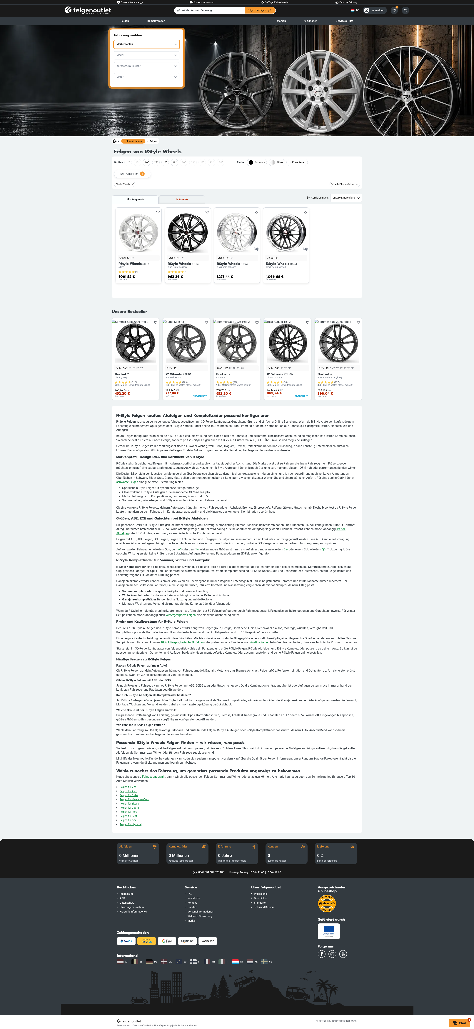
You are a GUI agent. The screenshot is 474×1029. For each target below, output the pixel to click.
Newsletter (194, 898)
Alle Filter (134, 174)
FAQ (190, 893)
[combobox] (146, 44)
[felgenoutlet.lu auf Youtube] (343, 954)
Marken (281, 21)
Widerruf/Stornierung (200, 916)
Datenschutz (127, 902)
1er (197, 549)
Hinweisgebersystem (132, 907)
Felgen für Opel (128, 820)
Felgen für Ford (128, 811)
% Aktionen (310, 21)
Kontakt (192, 902)
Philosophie (260, 893)
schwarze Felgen (127, 482)
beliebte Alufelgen (192, 642)
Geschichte (260, 898)
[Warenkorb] (405, 10)
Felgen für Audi (128, 791)
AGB (122, 898)
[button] (148, 887)
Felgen (125, 21)
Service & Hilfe (344, 21)
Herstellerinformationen (133, 911)
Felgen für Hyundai (130, 824)
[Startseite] (114, 141)
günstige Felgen (259, 642)
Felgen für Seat (128, 816)
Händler (192, 907)
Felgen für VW (128, 787)
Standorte (260, 902)
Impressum (126, 893)
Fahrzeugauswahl (153, 776)
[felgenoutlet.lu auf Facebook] (322, 954)
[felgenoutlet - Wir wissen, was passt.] (88, 10)
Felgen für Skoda (129, 803)
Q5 (324, 549)
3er (286, 549)
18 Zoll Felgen (170, 642)
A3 (180, 549)
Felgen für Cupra (129, 807)
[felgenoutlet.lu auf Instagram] (332, 954)
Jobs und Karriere (264, 907)
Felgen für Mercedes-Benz (134, 799)
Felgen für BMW (129, 795)
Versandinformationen (200, 911)
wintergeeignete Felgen (181, 615)
